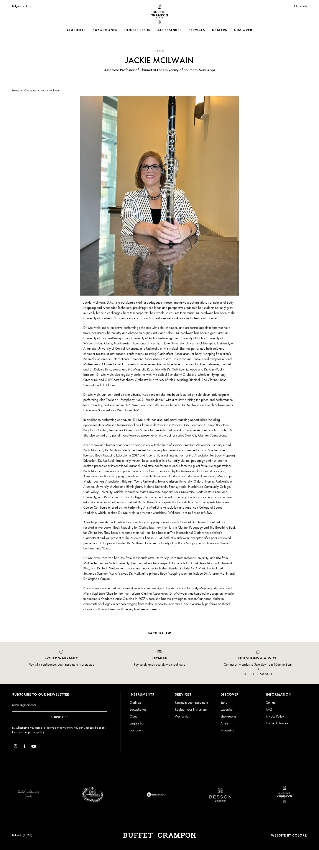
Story (223, 702)
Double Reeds (137, 30)
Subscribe (60, 717)
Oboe (134, 716)
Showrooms (228, 716)
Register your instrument (191, 709)
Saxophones (105, 30)
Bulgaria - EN (20, 6)
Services (197, 30)
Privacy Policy (275, 716)
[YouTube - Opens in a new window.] (33, 747)
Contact (271, 702)
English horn (138, 723)
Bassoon (135, 730)
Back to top (159, 633)
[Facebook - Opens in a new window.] (24, 747)
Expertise (226, 709)
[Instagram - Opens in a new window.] (15, 747)
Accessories (169, 30)
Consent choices (277, 723)
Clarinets (76, 30)
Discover (243, 30)
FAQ (269, 709)
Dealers (219, 30)
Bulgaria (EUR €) (22, 835)
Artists (224, 723)
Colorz (299, 835)
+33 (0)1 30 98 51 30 (257, 674)
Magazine (227, 730)
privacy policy (36, 732)
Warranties (182, 716)
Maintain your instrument (191, 702)
